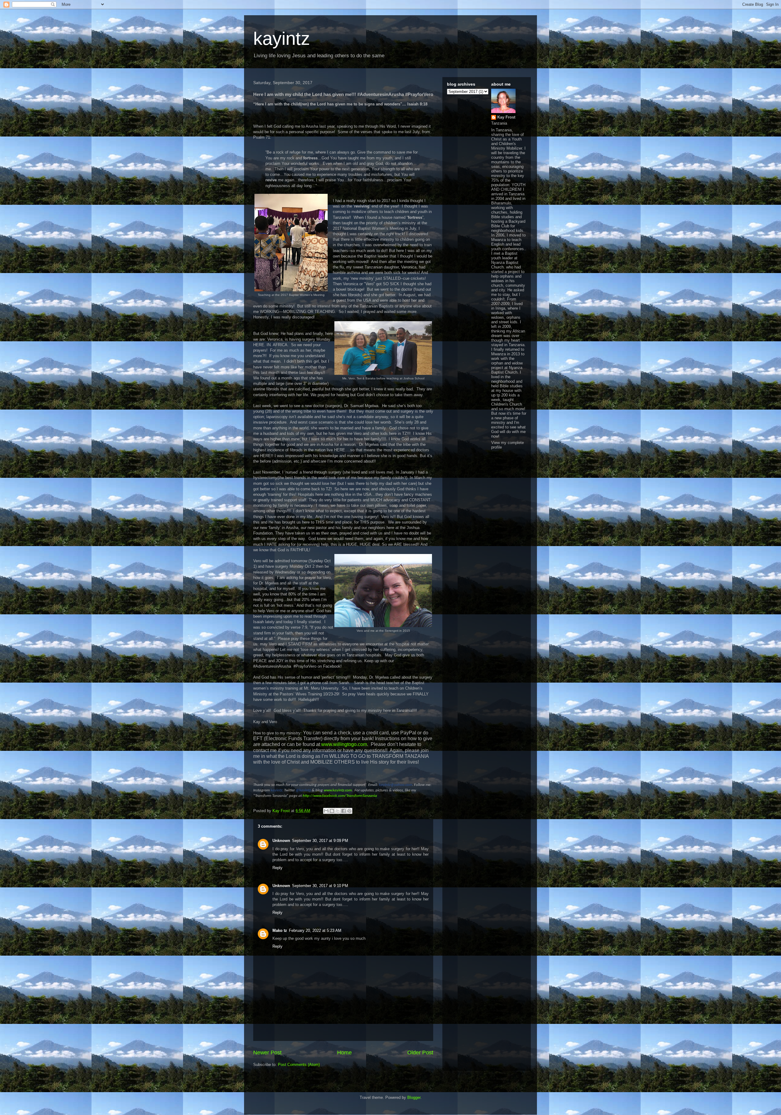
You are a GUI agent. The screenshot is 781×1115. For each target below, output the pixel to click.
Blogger (413, 1097)
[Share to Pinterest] (349, 811)
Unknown (281, 840)
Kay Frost (506, 117)
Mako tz (279, 930)
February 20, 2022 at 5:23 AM (315, 930)
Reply (277, 867)
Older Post (420, 1052)
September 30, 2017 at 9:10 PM (320, 885)
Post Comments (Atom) (299, 1064)
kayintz (281, 38)
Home (344, 1052)
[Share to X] (338, 811)
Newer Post (267, 1052)
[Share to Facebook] (343, 811)
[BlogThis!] (332, 811)
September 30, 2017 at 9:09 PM (320, 840)
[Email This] (326, 811)
